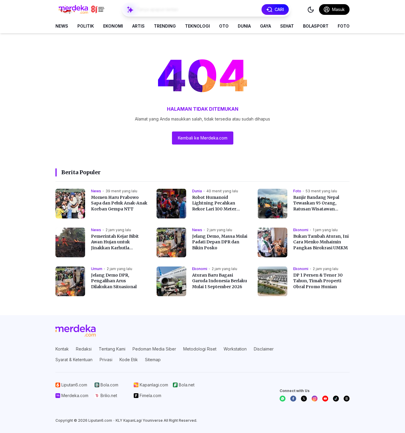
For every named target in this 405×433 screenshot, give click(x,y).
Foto (344, 25)
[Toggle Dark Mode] (311, 9)
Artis (138, 25)
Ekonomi (113, 25)
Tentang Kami (112, 348)
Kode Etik (128, 359)
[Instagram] (315, 399)
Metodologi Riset (199, 348)
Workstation (235, 348)
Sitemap (153, 359)
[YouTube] (325, 399)
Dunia (244, 25)
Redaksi (84, 348)
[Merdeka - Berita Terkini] (81, 9)
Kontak (62, 348)
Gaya (265, 25)
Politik (85, 25)
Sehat (287, 25)
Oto (224, 25)
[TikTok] (336, 399)
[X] (304, 399)
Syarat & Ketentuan (74, 359)
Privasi (106, 359)
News (61, 25)
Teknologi (197, 25)
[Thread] (347, 399)
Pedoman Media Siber (154, 348)
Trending (165, 25)
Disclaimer (264, 348)
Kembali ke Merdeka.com (202, 137)
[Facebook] (293, 399)
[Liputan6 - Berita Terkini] (75, 331)
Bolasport (316, 25)
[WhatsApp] (283, 399)
